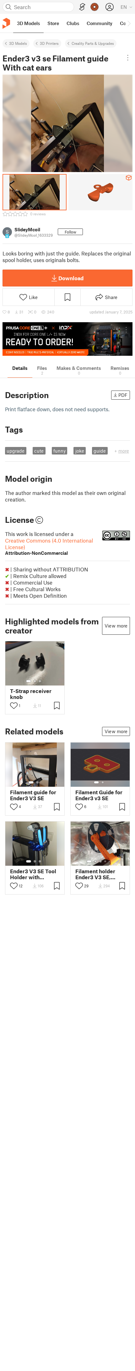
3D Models (18, 43)
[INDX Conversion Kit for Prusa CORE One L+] (67, 339)
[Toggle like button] (14, 705)
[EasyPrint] (82, 7)
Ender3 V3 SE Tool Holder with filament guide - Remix (33, 874)
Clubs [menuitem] (73, 23)
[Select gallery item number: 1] (28, 681)
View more (116, 625)
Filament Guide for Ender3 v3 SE (98, 795)
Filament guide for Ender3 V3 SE (33, 795)
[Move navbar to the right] (129, 23)
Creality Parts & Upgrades (93, 43)
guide (100, 451)
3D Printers (49, 43)
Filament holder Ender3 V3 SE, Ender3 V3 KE (95, 874)
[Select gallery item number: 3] (40, 681)
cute (39, 451)
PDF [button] (122, 395)
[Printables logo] (6, 23)
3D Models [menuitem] (28, 23)
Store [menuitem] (53, 23)
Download (71, 278)
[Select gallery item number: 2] (35, 681)
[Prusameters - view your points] (94, 7)
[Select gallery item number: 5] (110, 861)
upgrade (15, 451)
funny (59, 451)
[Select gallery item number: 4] (105, 861)
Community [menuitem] (99, 23)
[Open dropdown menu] (127, 57)
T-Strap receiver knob (30, 694)
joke (79, 451)
